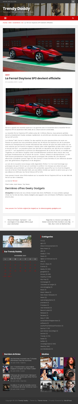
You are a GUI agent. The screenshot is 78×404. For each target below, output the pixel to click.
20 (30, 268)
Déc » (10, 276)
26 (25, 271)
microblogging (45, 287)
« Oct (4, 276)
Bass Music (44, 248)
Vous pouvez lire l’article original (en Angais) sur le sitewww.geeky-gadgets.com (33, 208)
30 (10, 274)
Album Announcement (48, 246)
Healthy (43, 277)
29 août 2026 (14, 362)
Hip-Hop (43, 279)
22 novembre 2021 (11, 82)
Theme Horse (42, 400)
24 (15, 271)
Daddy (42, 254)
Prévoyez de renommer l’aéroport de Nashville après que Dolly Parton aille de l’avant (23, 377)
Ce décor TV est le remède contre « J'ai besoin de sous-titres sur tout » (23, 386)
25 (20, 271)
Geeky (7, 75)
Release (43, 313)
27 (30, 271)
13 (30, 265)
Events (42, 266)
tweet (42, 339)
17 (15, 268)
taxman (43, 333)
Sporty (42, 328)
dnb (41, 261)
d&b (41, 251)
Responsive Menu (73, 1)
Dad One (23, 381)
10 (15, 265)
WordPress (68, 400)
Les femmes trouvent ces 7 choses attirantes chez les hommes (23, 360)
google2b (43, 272)
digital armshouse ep (47, 259)
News (42, 297)
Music (42, 290)
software (43, 323)
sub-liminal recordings (48, 331)
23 (10, 271)
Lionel (20, 82)
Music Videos (44, 292)
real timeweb (45, 308)
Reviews (43, 315)
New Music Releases (47, 295)
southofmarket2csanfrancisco (50, 326)
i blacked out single (47, 284)
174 (41, 241)
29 (5, 274)
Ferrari (15, 181)
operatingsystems (46, 300)
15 (5, 268)
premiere (43, 302)
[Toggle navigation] (5, 18)
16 (10, 268)
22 (5, 271)
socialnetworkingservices (49, 320)
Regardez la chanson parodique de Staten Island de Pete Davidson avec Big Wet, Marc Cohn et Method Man (56, 222)
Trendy (42, 336)
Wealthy (43, 346)
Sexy (42, 318)
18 (20, 268)
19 (25, 268)
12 (25, 265)
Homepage (44, 282)
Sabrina (23, 362)
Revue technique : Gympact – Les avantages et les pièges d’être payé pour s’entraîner (20, 222)
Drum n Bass (44, 264)
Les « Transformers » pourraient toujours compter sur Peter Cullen (23, 368)
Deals (42, 256)
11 (20, 265)
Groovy (42, 274)
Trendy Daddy (16, 8)
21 (35, 268)
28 (35, 271)
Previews (43, 305)
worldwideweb (45, 349)
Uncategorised (45, 344)
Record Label (45, 310)
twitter (42, 341)
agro (42, 243)
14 (35, 265)
